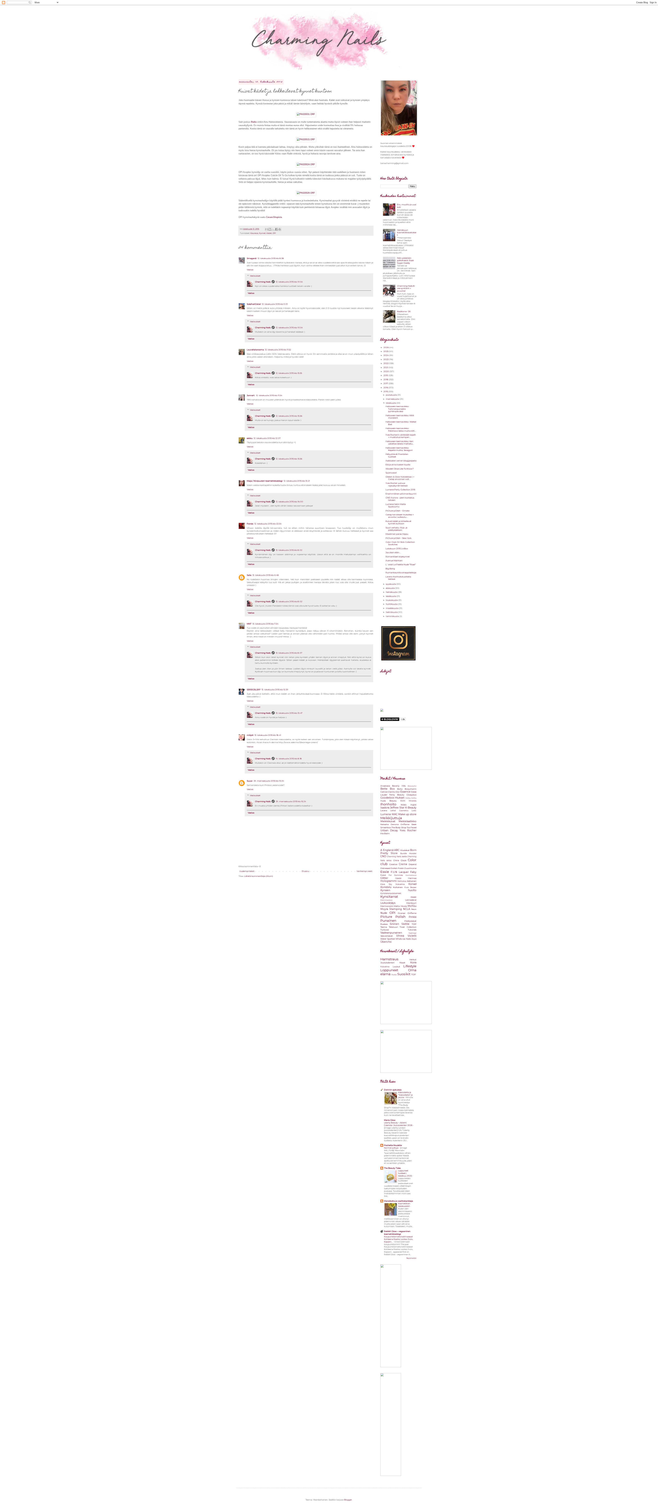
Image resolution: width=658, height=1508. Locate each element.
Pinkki (412, 916)
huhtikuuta (392, 604)
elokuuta (390, 588)
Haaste (398, 878)
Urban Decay (389, 830)
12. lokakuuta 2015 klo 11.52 (278, 349)
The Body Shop (398, 827)
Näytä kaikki (411, 1258)
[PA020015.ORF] (306, 139)
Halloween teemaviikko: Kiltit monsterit (400, 416)
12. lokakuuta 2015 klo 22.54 (268, 523)
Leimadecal (410, 900)
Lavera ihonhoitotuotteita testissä (398, 577)
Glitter (384, 878)
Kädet (269, 233)
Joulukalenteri (387, 962)
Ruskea (384, 924)
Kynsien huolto (398, 890)
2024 (386, 355)
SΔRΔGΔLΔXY (253, 689)
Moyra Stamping (391, 909)
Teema (383, 927)
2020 (386, 371)
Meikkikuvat (387, 821)
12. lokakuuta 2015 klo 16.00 (289, 501)
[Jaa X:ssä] (273, 229)
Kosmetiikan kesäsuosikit (404, 1204)
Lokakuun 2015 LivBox (397, 548)
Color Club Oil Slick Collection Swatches (400, 543)
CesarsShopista (274, 217)
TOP (414, 924)
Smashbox (385, 827)
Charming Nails (263, 281)
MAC (395, 814)
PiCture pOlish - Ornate (397, 510)
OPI (274, 233)
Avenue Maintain (394, 560)
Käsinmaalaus (386, 900)
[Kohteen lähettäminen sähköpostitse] (266, 229)
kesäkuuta (391, 596)
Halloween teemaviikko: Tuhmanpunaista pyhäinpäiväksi (397, 409)
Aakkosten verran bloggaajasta (401, 460)
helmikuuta (392, 612)
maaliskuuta (392, 608)
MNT (249, 623)
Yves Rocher (408, 830)
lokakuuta (391, 403)
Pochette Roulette (393, 1145)
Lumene (385, 814)
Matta (397, 906)
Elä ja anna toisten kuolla (398, 464)
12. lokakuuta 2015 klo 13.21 (297, 481)
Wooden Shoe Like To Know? (400, 468)
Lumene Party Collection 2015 (400, 489)
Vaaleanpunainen (391, 932)
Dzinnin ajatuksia (392, 1089)
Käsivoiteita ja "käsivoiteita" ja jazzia (405, 1095)
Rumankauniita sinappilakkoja (401, 572)
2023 (386, 359)
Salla (249, 575)
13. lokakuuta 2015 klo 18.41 (267, 735)
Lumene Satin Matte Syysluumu (396, 505)
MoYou (412, 906)
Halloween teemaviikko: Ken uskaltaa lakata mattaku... (400, 442)
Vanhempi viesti (364, 871)
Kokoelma (400, 884)
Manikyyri (411, 903)
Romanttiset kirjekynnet (398, 556)
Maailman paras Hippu (397, 534)
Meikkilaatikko (407, 821)
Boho (400, 789)
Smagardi (252, 258)
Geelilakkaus (411, 875)
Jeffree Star (397, 807)
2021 (386, 367)
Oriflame (404, 824)
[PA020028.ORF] (306, 193)
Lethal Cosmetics (399, 811)
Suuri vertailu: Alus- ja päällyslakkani (396, 528)
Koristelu (385, 887)
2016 (386, 387)
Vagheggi (412, 933)
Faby (413, 872)
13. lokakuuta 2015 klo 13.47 (289, 713)
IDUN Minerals (408, 801)
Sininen (394, 923)
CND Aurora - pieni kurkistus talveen (400, 498)
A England (386, 850)
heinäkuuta (392, 592)
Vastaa (250, 269)
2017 (386, 383)
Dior (397, 791)
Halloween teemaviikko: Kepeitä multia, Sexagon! (399, 448)
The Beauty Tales (392, 1168)
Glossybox (411, 794)
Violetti (412, 935)
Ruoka (394, 975)
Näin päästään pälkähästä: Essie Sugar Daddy (405, 260)
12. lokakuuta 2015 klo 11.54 (269, 395)
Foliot (383, 875)
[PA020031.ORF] (306, 114)
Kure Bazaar (410, 887)
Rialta (254, 122)
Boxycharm (410, 789)
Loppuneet (389, 970)
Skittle (405, 923)
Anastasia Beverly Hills (393, 785)
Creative (393, 864)
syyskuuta (391, 584)
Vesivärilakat (386, 936)
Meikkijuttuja (391, 818)
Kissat (402, 962)
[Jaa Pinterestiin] (279, 229)
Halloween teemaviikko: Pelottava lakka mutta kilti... (401, 429)
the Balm (385, 833)
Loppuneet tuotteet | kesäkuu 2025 (405, 1173)
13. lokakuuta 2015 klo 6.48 (265, 575)
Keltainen (411, 881)
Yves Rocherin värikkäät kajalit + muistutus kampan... (401, 435)
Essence (405, 791)
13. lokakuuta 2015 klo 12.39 (274, 689)
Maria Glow (389, 1120)
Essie (384, 872)
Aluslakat (405, 850)
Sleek (413, 824)
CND (383, 856)
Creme (403, 864)
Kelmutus (402, 881)
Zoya (413, 938)
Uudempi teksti (246, 871)
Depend (412, 864)
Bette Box (387, 788)
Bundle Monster (408, 853)
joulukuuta (391, 395)
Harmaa (412, 878)
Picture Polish (393, 917)
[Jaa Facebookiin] (276, 229)
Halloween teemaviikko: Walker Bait (401, 422)
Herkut (413, 959)
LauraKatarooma (255, 349)
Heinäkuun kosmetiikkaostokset (406, 232)
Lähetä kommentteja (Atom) (258, 876)
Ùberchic (386, 941)
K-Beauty (410, 807)
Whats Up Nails (403, 938)
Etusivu (305, 871)
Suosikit (403, 974)
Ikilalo (403, 804)
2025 (386, 351)
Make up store (407, 814)
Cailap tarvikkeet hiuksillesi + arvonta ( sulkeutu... (400, 515)
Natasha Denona (389, 824)
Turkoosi (384, 929)
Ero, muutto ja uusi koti (406, 205)
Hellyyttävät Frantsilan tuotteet (397, 455)
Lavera (383, 810)
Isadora (384, 807)
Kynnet (262, 233)
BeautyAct (412, 786)
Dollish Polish (397, 868)
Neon (413, 909)
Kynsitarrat (389, 896)
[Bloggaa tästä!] (270, 229)
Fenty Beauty (396, 794)
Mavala (404, 906)
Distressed (385, 868)
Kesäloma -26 (403, 311)
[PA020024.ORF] (306, 164)
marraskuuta (393, 399)
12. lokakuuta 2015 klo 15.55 (289, 373)
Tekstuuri (393, 927)
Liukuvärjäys (387, 902)
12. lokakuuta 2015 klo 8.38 (271, 258)
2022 (386, 363)
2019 (386, 375)
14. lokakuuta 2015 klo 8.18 (289, 758)
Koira (413, 962)
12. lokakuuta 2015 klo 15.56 (289, 416)
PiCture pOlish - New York (398, 538)
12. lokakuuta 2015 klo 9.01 (275, 304)
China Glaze (399, 860)
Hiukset (399, 797)
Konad (412, 884)
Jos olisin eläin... (393, 552)
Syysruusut (391, 472)
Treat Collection (408, 927)
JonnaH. (251, 395)
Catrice (383, 791)
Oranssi (401, 913)
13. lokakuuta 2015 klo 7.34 (265, 623)
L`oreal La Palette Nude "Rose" (401, 564)
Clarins (391, 791)
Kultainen (398, 887)
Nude (383, 913)
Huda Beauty (388, 800)
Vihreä (400, 935)
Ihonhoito (388, 804)
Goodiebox (387, 797)
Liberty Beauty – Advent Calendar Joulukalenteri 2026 (398, 1123)
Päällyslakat (410, 921)
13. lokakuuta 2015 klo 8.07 (289, 653)
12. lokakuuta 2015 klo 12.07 (267, 438)
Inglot (413, 804)
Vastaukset (255, 275)
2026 (386, 347)
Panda (250, 523)
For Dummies (396, 875)
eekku (250, 438)
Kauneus (254, 233)
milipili (250, 735)
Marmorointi (386, 906)
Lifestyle (409, 966)
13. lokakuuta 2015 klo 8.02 (289, 550)
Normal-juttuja (391, 1148)
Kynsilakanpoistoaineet (390, 893)
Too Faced (411, 827)
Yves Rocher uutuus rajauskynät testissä (396, 484)
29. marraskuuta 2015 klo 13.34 (269, 781)
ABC (396, 850)
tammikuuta (392, 616)
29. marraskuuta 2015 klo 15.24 (291, 801)
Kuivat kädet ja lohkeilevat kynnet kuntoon (398, 522)
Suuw (250, 781)
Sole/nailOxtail (254, 304)
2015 (385, 391)
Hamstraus (389, 959)
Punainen (388, 920)
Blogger (348, 1499)
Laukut (396, 966)
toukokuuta (392, 600)
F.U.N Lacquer (400, 872)
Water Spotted (387, 938)
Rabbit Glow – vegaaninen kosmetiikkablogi (397, 1232)
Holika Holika (410, 798)
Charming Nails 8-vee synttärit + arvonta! (406, 288)
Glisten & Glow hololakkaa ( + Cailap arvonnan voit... (400, 477)
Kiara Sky (386, 884)
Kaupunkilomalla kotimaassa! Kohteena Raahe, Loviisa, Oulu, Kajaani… (398, 1239)
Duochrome (410, 868)
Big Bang (390, 568)
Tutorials (412, 929)
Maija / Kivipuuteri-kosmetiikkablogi (265, 481)
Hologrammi (388, 880)
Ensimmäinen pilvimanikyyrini (401, 493)
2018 (386, 379)
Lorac (414, 811)
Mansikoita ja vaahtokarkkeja (398, 1201)
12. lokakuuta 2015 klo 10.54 (289, 281)
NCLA (406, 909)
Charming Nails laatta (397, 856)
